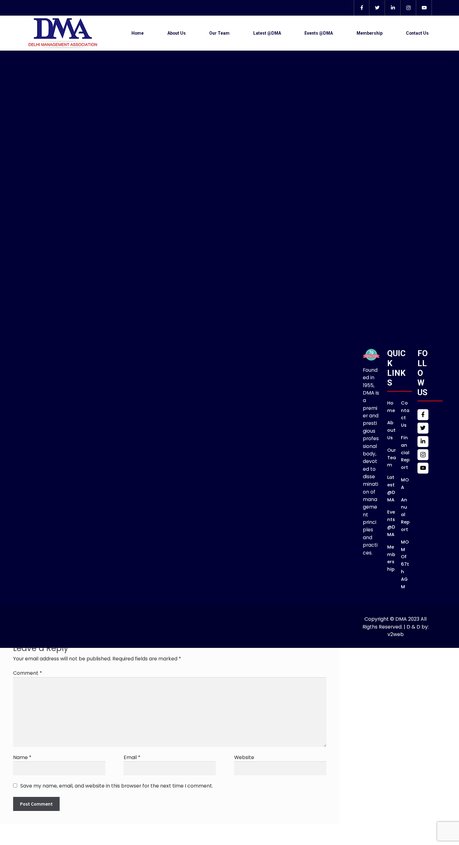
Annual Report (405, 515)
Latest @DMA (267, 33)
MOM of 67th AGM (405, 564)
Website (244, 757)
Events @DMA (318, 33)
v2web (395, 634)
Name (22, 757)
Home (137, 33)
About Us (176, 33)
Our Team (219, 33)
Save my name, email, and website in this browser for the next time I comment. (116, 786)
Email (132, 757)
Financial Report (405, 452)
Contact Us (417, 33)
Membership (370, 33)
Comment (27, 673)
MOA (405, 483)
